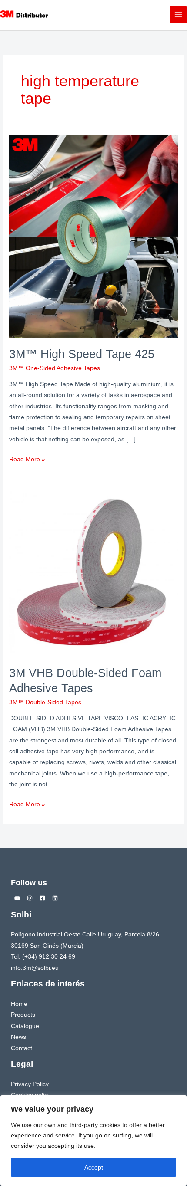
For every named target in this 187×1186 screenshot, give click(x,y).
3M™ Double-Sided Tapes (45, 702)
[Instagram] (29, 898)
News (18, 1037)
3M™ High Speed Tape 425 (81, 354)
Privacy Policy (30, 1084)
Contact (21, 1048)
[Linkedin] (55, 898)
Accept (93, 1167)
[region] (93, 1140)
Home (19, 1004)
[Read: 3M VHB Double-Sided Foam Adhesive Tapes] (93, 571)
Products (23, 1015)
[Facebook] (42, 898)
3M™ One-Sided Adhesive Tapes (54, 368)
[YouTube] (17, 898)
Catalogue (25, 1026)
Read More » (27, 458)
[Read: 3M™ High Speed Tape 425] (93, 236)
